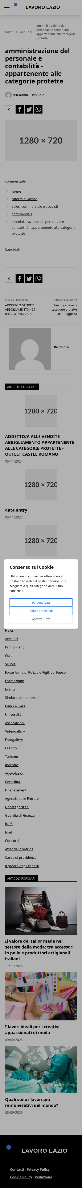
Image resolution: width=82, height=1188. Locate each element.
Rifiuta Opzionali (41, 611)
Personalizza (41, 603)
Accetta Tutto (41, 619)
